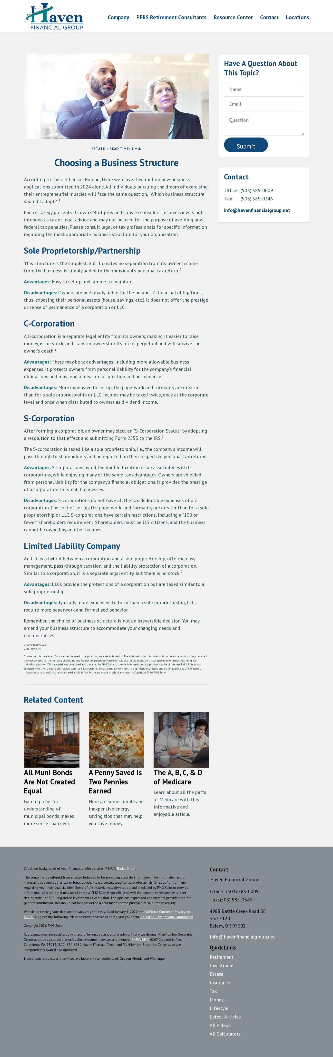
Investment (222, 965)
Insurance (220, 982)
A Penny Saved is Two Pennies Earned (115, 781)
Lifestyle (219, 1008)
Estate (216, 974)
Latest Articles (225, 1017)
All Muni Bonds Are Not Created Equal (49, 781)
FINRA (136, 939)
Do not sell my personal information (166, 917)
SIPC (145, 939)
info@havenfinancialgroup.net (257, 210)
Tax (213, 991)
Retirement (222, 957)
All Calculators (225, 1034)
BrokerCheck (126, 868)
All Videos (220, 1025)
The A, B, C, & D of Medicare (178, 777)
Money (217, 1000)
